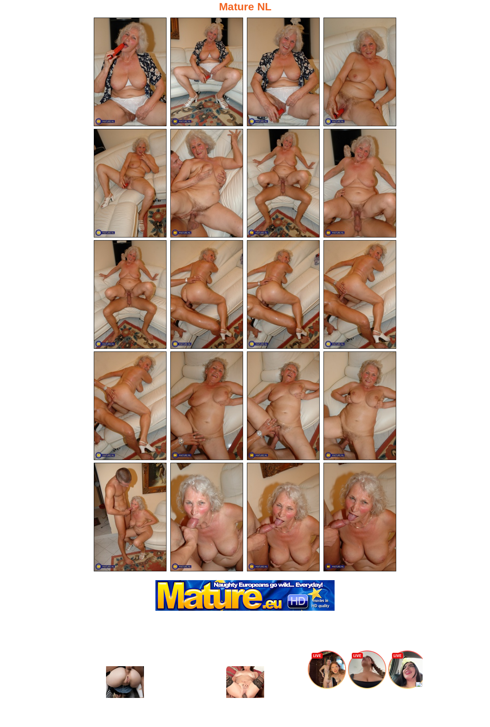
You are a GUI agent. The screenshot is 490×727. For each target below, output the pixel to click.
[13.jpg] (130, 405)
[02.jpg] (206, 72)
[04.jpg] (359, 72)
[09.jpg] (130, 294)
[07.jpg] (283, 183)
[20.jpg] (359, 517)
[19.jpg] (283, 517)
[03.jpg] (283, 72)
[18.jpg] (206, 517)
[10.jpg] (206, 294)
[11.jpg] (283, 294)
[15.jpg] (283, 405)
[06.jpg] (206, 183)
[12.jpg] (359, 294)
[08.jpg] (359, 183)
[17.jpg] (130, 517)
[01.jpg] (130, 72)
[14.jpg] (206, 405)
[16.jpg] (359, 405)
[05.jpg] (130, 183)
